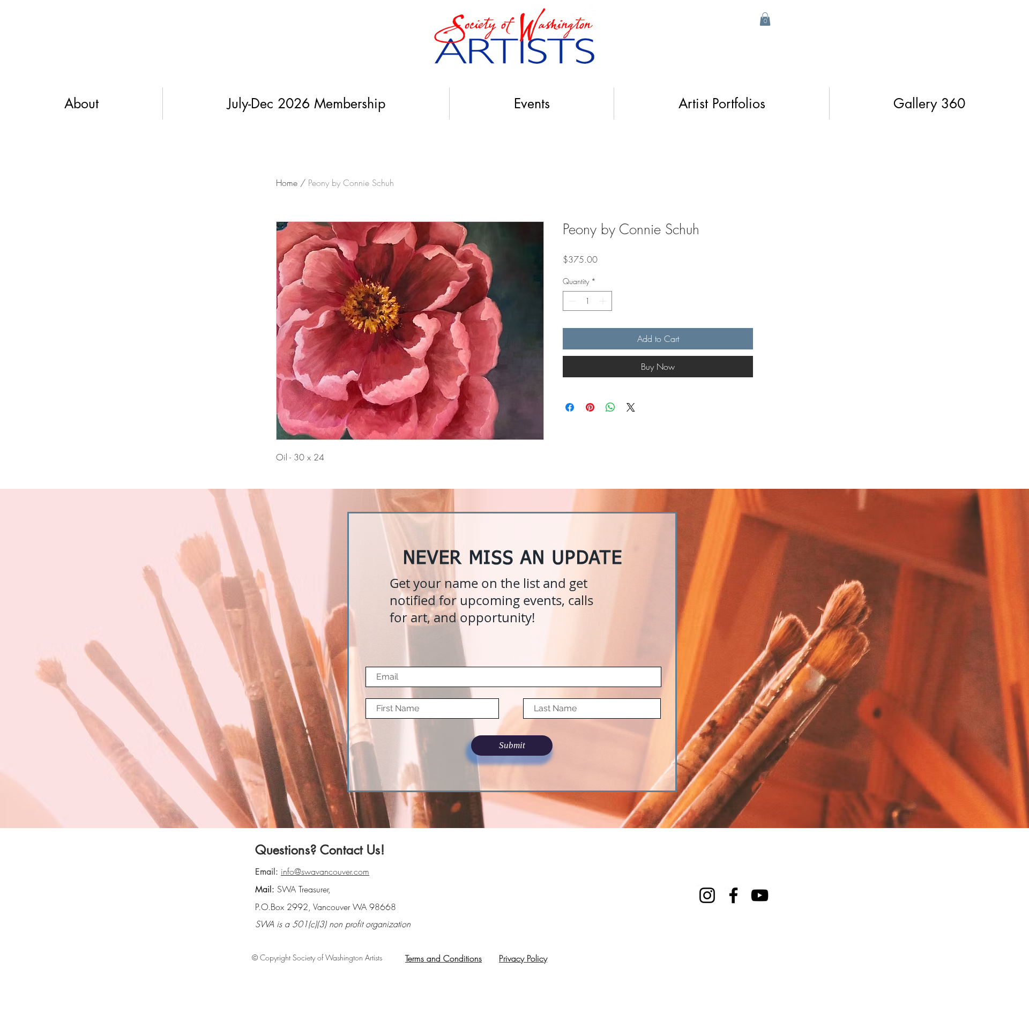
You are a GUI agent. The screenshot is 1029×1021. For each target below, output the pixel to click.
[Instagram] (707, 895)
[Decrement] (571, 301)
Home (286, 183)
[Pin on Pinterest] (590, 407)
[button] (765, 19)
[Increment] (603, 301)
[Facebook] (733, 895)
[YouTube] (759, 895)
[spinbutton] (587, 301)
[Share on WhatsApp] (610, 407)
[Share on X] (630, 407)
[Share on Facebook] (569, 407)
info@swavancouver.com (325, 871)
